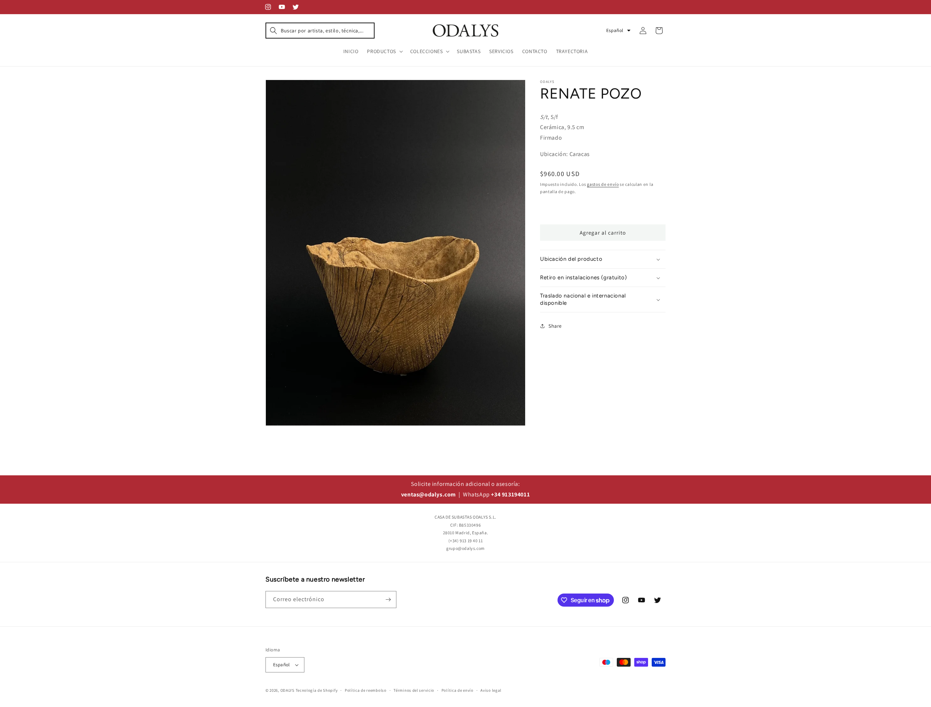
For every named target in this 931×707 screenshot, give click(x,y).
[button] (320, 31)
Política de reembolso (366, 690)
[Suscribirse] (388, 599)
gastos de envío (603, 184)
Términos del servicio (413, 690)
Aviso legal (491, 690)
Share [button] (555, 326)
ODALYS (287, 690)
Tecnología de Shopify (317, 690)
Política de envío (457, 690)
